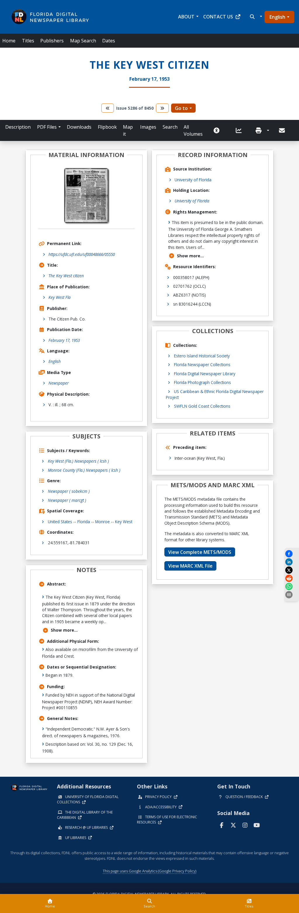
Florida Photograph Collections (202, 382)
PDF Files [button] (47, 127)
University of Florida (193, 179)
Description (18, 127)
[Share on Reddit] (291, 578)
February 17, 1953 (64, 340)
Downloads (79, 127)
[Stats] (240, 130)
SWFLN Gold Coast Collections (202, 406)
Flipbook (107, 127)
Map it (128, 130)
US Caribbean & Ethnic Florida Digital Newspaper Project (215, 394)
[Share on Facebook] (291, 553)
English (277, 17)
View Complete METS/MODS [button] (199, 552)
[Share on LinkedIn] (291, 562)
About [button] (186, 16)
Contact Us (218, 16)
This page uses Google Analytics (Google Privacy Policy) (149, 871)
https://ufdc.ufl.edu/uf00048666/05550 (81, 254)
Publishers (52, 40)
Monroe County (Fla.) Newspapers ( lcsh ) (84, 470)
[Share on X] (291, 570)
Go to (181, 108)
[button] (255, 17)
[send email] (291, 594)
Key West (123, 521)
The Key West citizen (66, 275)
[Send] (282, 130)
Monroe (102, 521)
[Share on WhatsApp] (291, 586)
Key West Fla (59, 297)
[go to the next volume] (162, 108)
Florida (83, 521)
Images (148, 127)
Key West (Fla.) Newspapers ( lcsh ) (78, 461)
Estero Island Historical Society (202, 356)
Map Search (83, 40)
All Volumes (193, 130)
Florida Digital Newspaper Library (204, 373)
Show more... (64, 630)
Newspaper (58, 383)
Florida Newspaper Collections (202, 364)
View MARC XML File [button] (190, 566)
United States (60, 521)
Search (170, 127)
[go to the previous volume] (107, 108)
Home (8, 40)
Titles (28, 40)
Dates (108, 40)
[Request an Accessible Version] (218, 130)
